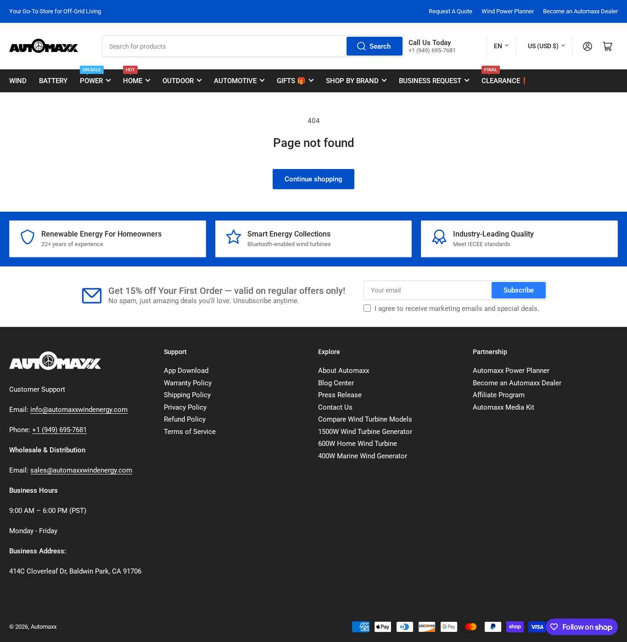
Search (380, 46)
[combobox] (252, 46)
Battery (53, 81)
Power (91, 77)
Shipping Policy (187, 395)
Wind (18, 81)
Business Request (430, 81)
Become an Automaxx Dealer (580, 11)
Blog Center (336, 383)
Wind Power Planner (507, 11)
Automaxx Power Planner (511, 370)
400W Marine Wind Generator (362, 456)
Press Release (340, 395)
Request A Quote (450, 11)
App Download (186, 370)
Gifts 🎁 (291, 81)
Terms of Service (190, 432)
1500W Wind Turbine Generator (365, 432)
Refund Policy (185, 419)
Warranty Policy (188, 383)
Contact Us (335, 407)
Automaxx (43, 626)
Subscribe (519, 290)
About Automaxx (343, 370)
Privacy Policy (185, 407)
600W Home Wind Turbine (357, 443)
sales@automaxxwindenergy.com (81, 470)
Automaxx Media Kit (503, 407)
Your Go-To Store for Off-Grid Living (55, 11)
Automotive (235, 81)
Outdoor (178, 81)
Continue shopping (313, 179)
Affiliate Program (499, 395)
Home (132, 77)
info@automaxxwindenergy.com (79, 409)
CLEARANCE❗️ (505, 77)
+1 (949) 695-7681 (59, 430)
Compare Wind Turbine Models (365, 419)
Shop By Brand (352, 81)
